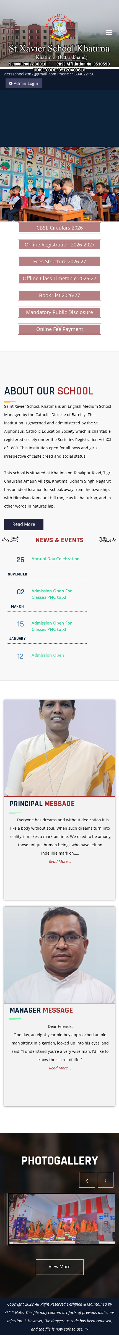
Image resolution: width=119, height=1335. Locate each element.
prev (15, 184)
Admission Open (48, 626)
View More (60, 1266)
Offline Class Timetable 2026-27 (59, 278)
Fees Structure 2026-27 (59, 261)
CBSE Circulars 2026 (60, 227)
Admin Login (25, 83)
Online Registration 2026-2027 (60, 244)
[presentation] (87, 1180)
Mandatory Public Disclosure (59, 312)
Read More (23, 524)
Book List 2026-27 (59, 295)
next (103, 184)
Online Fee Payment (59, 329)
